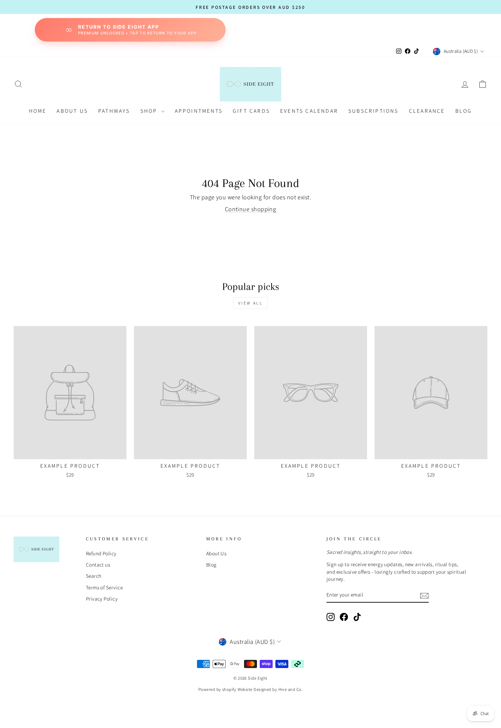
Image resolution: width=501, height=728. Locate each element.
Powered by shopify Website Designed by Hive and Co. (250, 689)
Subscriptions (373, 110)
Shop (150, 110)
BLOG (463, 110)
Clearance (427, 110)
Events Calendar (309, 110)
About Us (72, 110)
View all (250, 303)
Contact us (98, 564)
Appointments (199, 110)
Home (38, 110)
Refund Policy (101, 553)
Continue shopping (250, 209)
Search (94, 575)
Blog (211, 564)
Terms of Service (104, 587)
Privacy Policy (102, 598)
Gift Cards (251, 110)
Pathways (114, 110)
